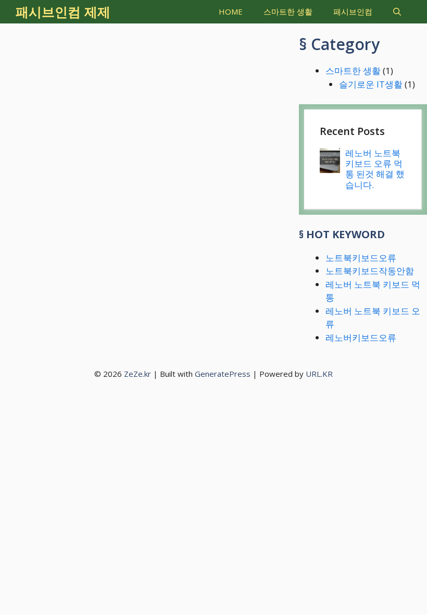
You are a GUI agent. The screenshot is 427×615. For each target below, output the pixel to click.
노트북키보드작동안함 (369, 271)
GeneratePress (222, 373)
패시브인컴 (352, 11)
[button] (397, 11)
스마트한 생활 (287, 11)
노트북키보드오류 (360, 258)
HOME (231, 11)
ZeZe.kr (137, 373)
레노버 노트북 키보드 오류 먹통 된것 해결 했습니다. (375, 169)
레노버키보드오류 (360, 337)
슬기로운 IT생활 (371, 84)
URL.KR (319, 373)
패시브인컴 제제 (63, 11)
